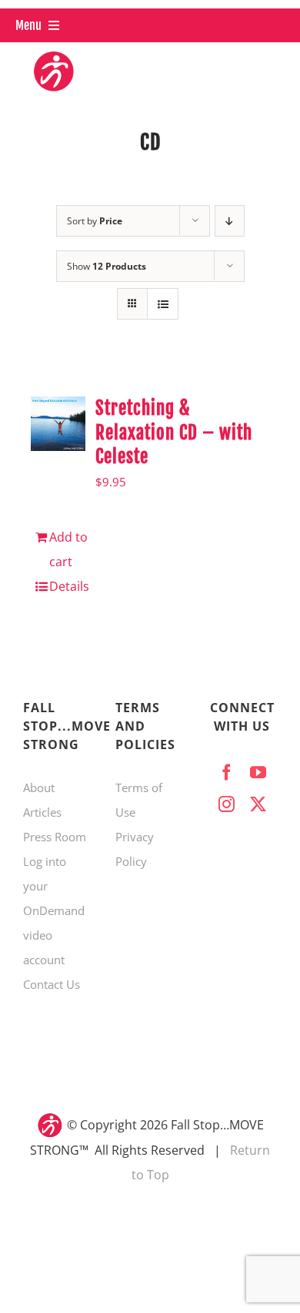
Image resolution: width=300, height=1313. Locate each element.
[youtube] (258, 772)
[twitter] (258, 804)
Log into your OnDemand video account (54, 910)
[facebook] (226, 772)
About (39, 787)
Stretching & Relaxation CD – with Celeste (173, 433)
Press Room (54, 836)
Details (69, 586)
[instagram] (226, 804)
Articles (42, 812)
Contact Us (51, 984)
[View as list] (163, 304)
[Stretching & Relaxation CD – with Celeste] (58, 423)
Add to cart (68, 549)
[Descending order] (230, 221)
